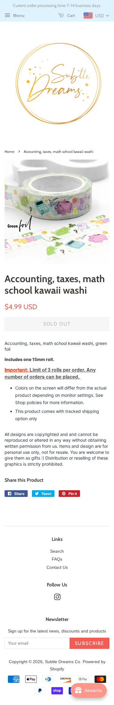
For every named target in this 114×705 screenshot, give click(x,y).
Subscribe (89, 643)
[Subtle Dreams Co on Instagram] (57, 598)
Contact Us (57, 567)
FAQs (57, 559)
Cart (70, 15)
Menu (18, 15)
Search (57, 551)
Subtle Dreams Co (62, 661)
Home (9, 151)
